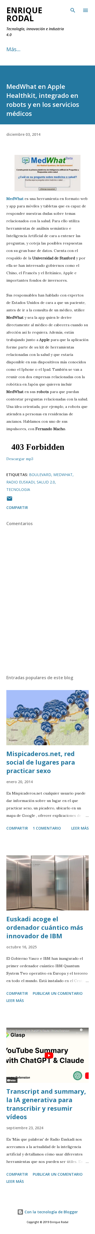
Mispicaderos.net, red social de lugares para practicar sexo (40, 762)
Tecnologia (18, 489)
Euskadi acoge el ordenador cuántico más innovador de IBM (44, 927)
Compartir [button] (17, 507)
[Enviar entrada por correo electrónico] (9, 500)
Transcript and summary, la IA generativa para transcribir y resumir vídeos (46, 1104)
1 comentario (47, 828)
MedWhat (63, 474)
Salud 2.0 (46, 482)
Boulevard (40, 474)
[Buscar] (73, 9)
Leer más (80, 828)
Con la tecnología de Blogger (50, 1211)
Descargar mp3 (19, 458)
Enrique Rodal (24, 14)
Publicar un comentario (58, 993)
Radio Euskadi (20, 482)
